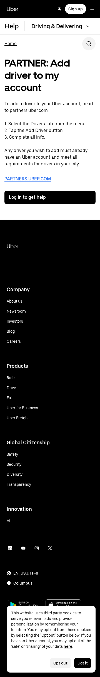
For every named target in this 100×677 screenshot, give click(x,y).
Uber (12, 9)
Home (10, 43)
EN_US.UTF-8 (25, 573)
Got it (83, 663)
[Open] (92, 9)
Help (11, 26)
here (68, 646)
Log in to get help (27, 197)
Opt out (60, 663)
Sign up (75, 9)
